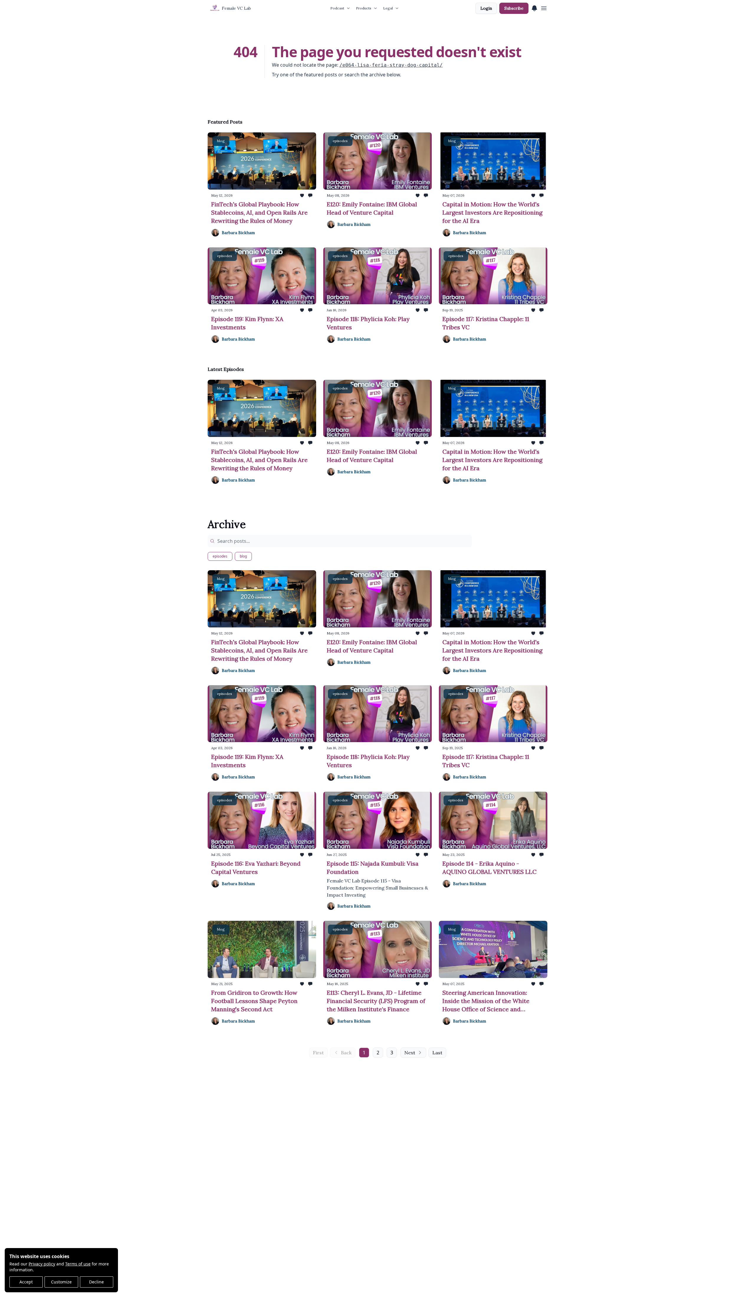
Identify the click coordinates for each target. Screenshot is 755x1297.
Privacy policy (42, 1264)
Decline (96, 1282)
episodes (220, 556)
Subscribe (513, 8)
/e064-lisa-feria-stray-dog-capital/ (391, 65)
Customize (61, 1282)
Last (437, 1053)
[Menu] (534, 7)
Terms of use (78, 1264)
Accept (26, 1282)
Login (486, 8)
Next (409, 1053)
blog (243, 556)
